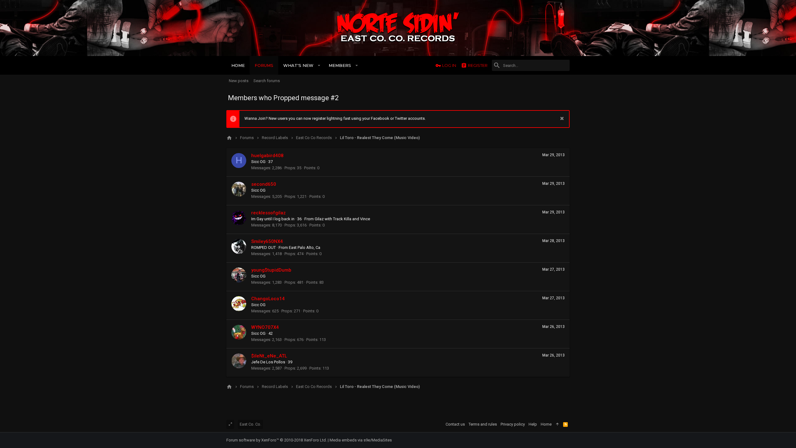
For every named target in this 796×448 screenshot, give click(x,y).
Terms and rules (483, 424)
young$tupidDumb (271, 270)
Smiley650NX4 (267, 241)
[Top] (557, 424)
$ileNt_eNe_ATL (269, 356)
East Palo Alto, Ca (304, 247)
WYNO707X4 (265, 327)
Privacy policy (513, 424)
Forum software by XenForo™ (276, 440)
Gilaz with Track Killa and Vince (342, 219)
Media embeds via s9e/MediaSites (361, 440)
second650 (263, 184)
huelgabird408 (267, 155)
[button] (319, 65)
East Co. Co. (250, 424)
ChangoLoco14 (268, 298)
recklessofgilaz (268, 213)
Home (546, 424)
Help (533, 424)
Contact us (455, 424)
